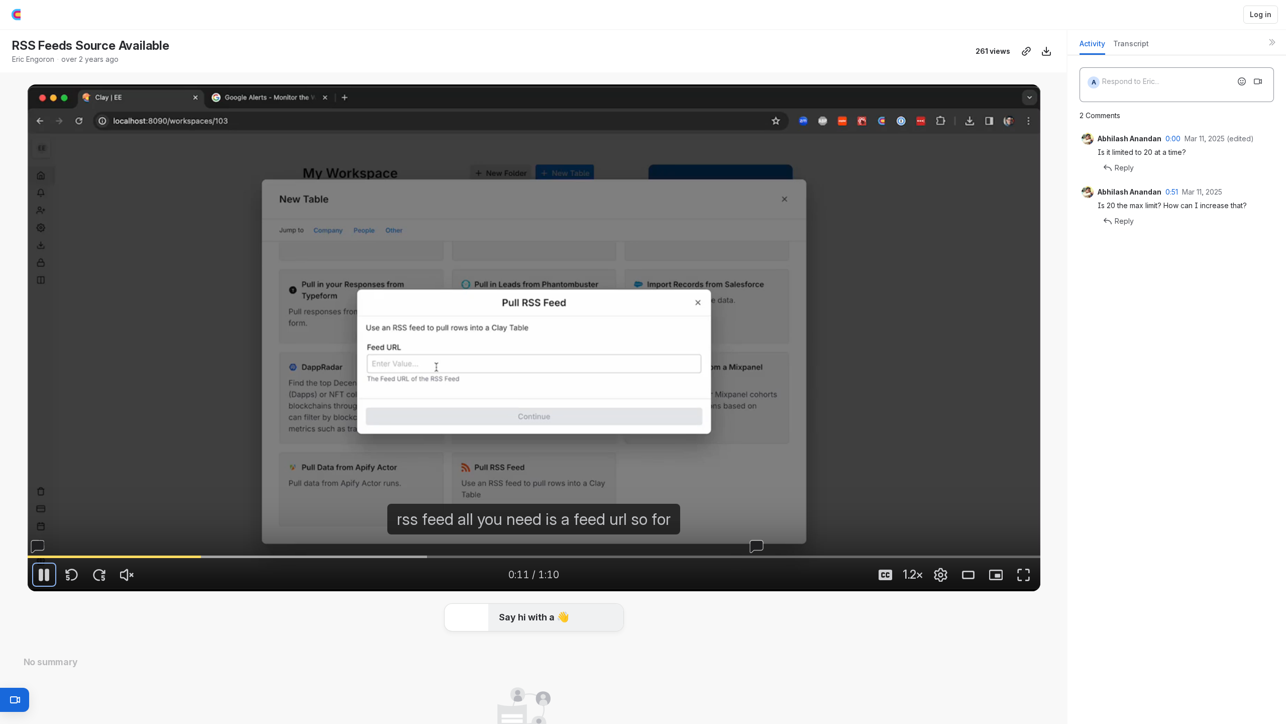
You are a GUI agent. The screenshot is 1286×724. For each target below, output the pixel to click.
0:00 (1173, 138)
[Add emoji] (1242, 81)
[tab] (1092, 46)
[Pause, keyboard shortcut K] (44, 575)
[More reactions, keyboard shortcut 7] (609, 619)
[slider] (534, 556)
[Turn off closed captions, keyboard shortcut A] (886, 575)
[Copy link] (1026, 51)
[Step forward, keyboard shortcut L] (99, 575)
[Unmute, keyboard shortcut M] (127, 575)
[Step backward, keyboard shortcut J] (72, 575)
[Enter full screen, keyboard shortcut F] (1024, 575)
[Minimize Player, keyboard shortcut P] (996, 575)
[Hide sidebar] (1272, 42)
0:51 (1171, 192)
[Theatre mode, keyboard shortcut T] (968, 575)
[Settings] (941, 575)
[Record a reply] (1258, 81)
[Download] (1046, 51)
